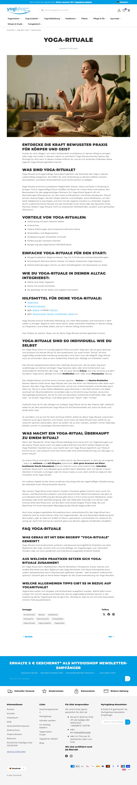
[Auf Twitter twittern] (104, 614)
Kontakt (11, 713)
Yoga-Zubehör (44, 623)
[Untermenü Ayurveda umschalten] (120, 18)
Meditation (70, 18)
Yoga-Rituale (36, 30)
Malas (71, 314)
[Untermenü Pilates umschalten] (89, 18)
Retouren (11, 738)
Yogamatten (13, 18)
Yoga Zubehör (31, 18)
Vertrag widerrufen (16, 751)
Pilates (84, 18)
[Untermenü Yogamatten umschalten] (21, 18)
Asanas (41, 615)
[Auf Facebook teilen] (108, 614)
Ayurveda (114, 18)
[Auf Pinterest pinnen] (113, 614)
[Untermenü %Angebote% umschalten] (41, 24)
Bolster (36, 310)
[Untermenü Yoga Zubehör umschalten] (39, 18)
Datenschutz (13, 730)
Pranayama (28, 619)
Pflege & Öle (99, 18)
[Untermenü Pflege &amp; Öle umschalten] (106, 18)
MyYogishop (45, 716)
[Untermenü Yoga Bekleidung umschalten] (61, 18)
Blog (41, 743)
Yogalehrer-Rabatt (48, 739)
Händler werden (47, 720)
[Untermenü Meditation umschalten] (77, 18)
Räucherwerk (39, 314)
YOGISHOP (17, 775)
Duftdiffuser (61, 314)
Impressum (12, 717)
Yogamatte (32, 302)
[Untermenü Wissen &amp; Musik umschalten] (23, 24)
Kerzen (50, 314)
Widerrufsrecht (14, 734)
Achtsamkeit (29, 615)
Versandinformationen (18, 726)
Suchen (10, 709)
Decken (54, 310)
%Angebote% (34, 24)
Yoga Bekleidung (52, 18)
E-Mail (81, 720)
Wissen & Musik (15, 24)
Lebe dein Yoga (23, 30)
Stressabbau (57, 619)
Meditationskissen (36, 306)
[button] (129, 10)
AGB (9, 722)
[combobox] (73, 10)
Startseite (11, 30)
